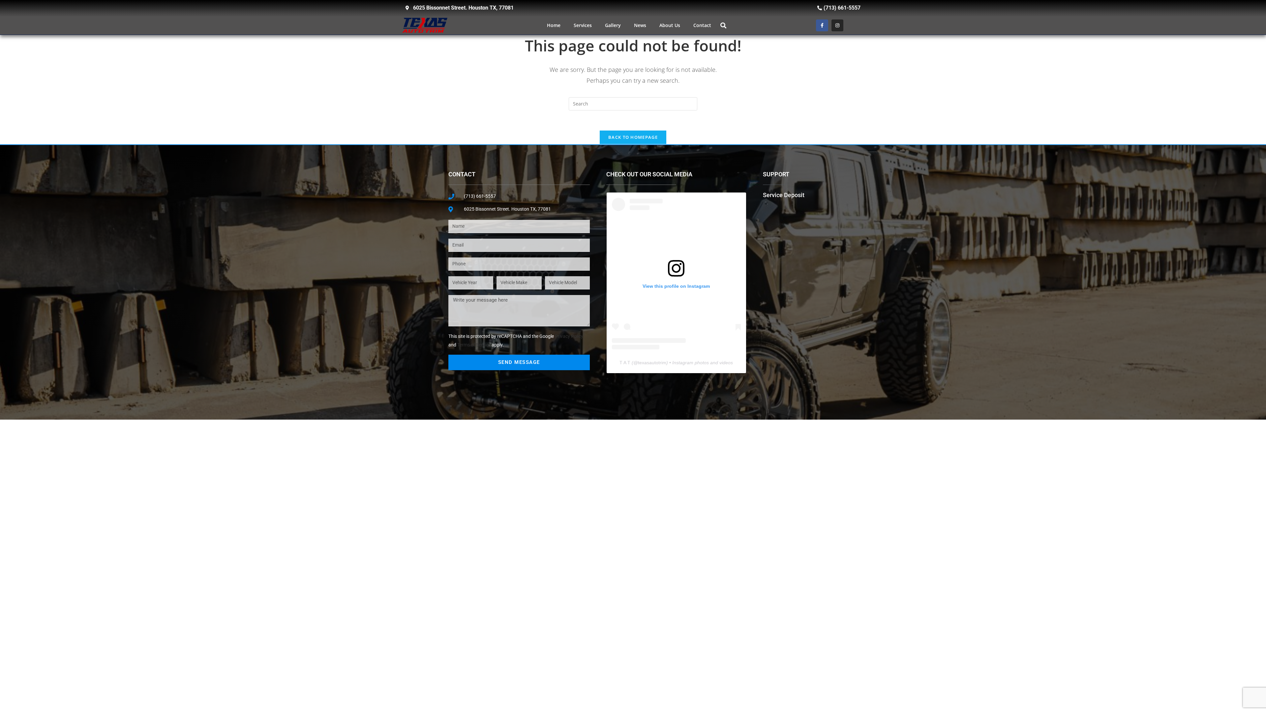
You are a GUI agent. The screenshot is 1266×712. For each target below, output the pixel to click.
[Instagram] (837, 25)
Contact (702, 25)
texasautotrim (652, 362)
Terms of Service (474, 344)
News (640, 25)
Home (553, 25)
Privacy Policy (569, 336)
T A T (624, 362)
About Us (669, 25)
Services (583, 25)
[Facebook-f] (822, 25)
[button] (723, 25)
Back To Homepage (633, 137)
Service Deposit (783, 195)
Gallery (613, 25)
